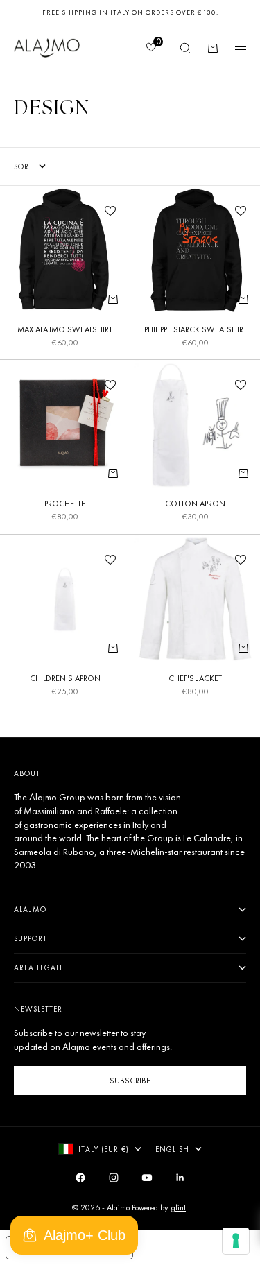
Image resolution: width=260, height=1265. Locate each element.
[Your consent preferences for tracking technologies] (236, 1241)
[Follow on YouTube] (147, 1177)
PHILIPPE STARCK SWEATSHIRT (195, 331)
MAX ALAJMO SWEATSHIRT (64, 331)
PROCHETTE (64, 505)
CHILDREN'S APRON (65, 679)
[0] (150, 48)
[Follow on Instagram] (113, 1177)
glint (178, 1207)
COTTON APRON (195, 505)
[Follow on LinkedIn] (180, 1177)
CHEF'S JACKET (195, 679)
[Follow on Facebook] (80, 1177)
